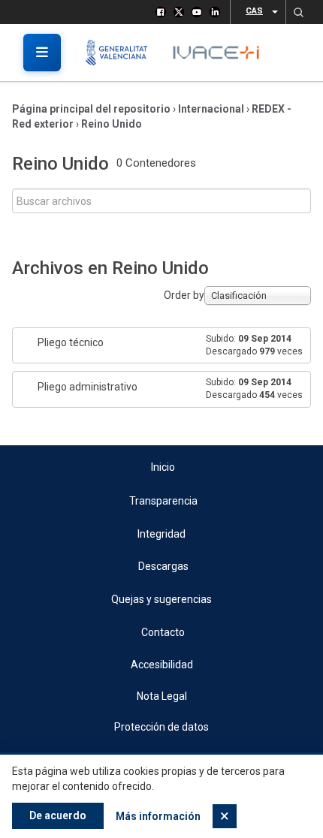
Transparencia (163, 501)
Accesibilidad (162, 665)
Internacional (211, 109)
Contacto (163, 632)
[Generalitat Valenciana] (122, 52)
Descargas (163, 566)
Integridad (161, 534)
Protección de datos (161, 727)
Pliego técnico (71, 342)
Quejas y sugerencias (161, 599)
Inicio (163, 467)
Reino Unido (111, 124)
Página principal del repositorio (91, 109)
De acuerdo (57, 815)
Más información (158, 816)
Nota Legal (162, 696)
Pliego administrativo (87, 387)
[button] (298, 12)
